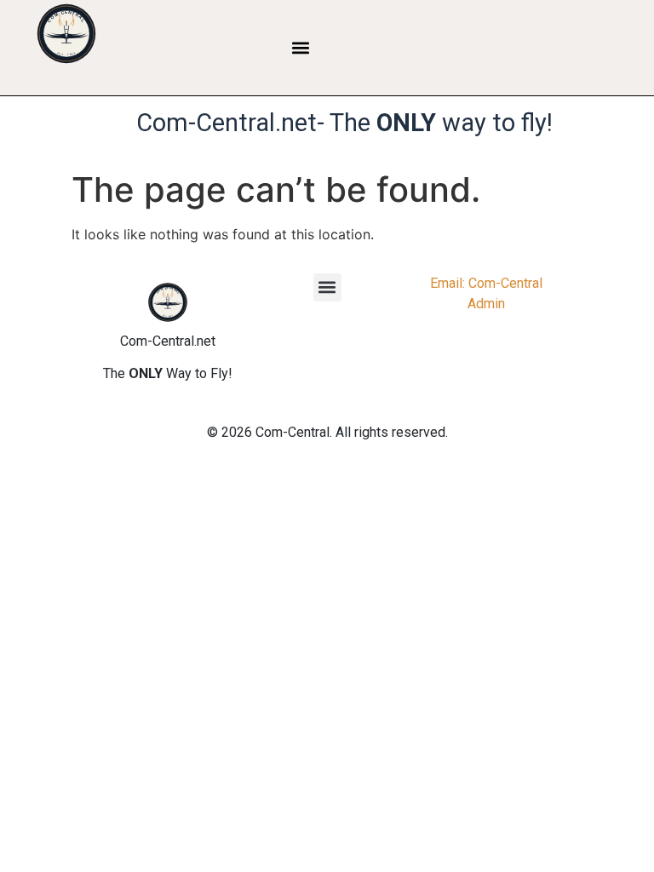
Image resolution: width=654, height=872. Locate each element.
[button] (301, 47)
